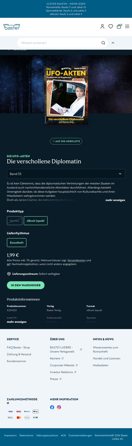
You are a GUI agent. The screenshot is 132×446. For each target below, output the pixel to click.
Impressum (10, 435)
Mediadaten (100, 365)
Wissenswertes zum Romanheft (105, 349)
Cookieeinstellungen (80, 435)
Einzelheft (16, 242)
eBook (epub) (36, 221)
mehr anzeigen (115, 200)
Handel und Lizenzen (106, 358)
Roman (14, 221)
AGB (63, 435)
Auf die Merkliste (67, 142)
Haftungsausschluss (47, 435)
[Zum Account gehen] (102, 26)
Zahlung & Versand (19, 354)
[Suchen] (103, 42)
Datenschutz (26, 435)
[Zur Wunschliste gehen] (110, 26)
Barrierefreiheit (103, 435)
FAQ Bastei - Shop (18, 347)
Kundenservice (16, 361)
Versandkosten (76, 260)
